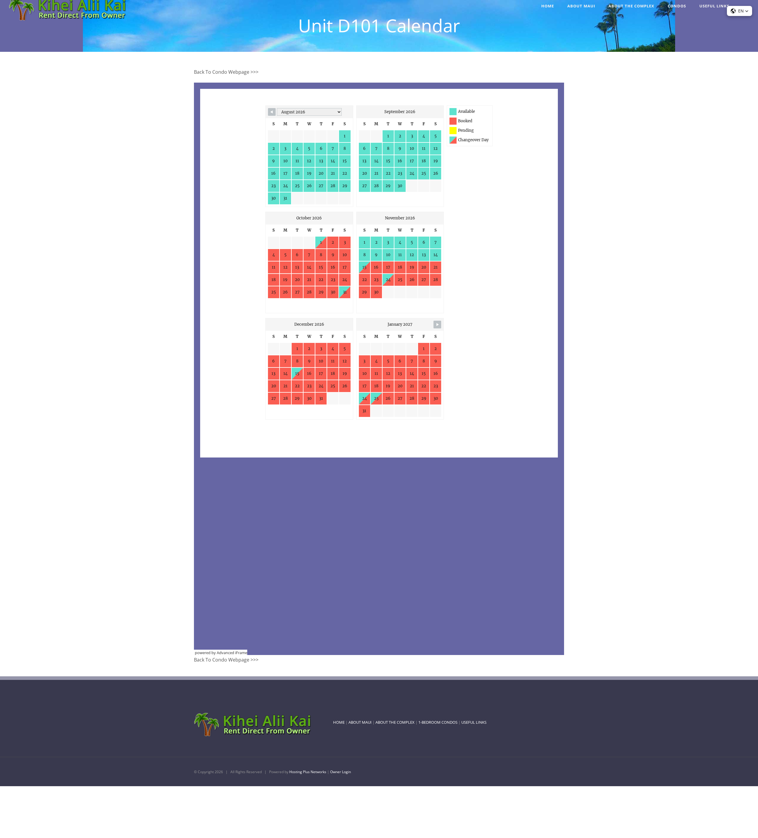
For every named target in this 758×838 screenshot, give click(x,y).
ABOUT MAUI (360, 722)
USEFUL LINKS (473, 722)
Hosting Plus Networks (307, 771)
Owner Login (340, 771)
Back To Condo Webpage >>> (226, 72)
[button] (739, 11)
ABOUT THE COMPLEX (395, 722)
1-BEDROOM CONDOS (437, 722)
